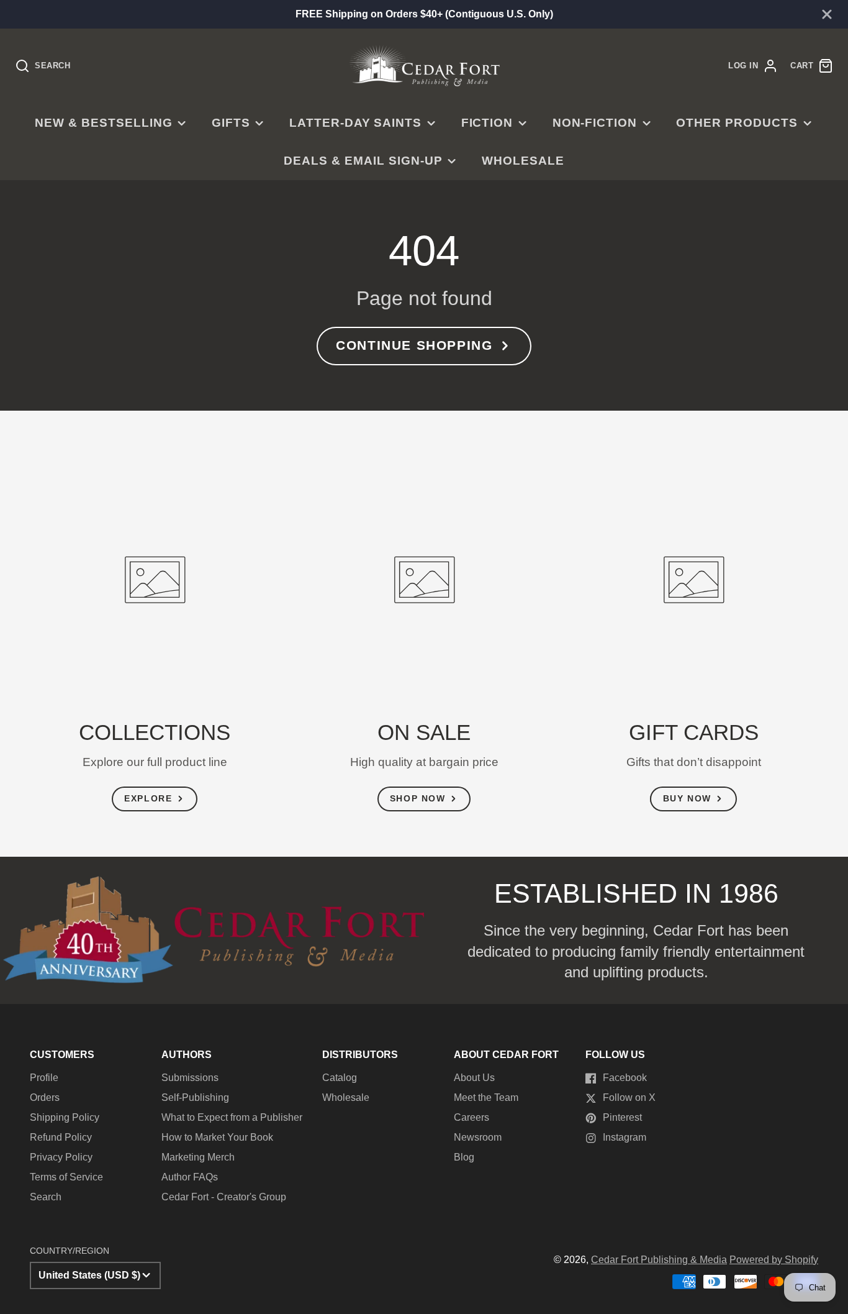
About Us (474, 1077)
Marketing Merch (198, 1157)
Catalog (339, 1077)
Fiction (487, 122)
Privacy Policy (61, 1157)
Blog (464, 1157)
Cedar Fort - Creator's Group (223, 1197)
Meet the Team (486, 1097)
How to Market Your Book (217, 1137)
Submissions (190, 1077)
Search (45, 1197)
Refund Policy (61, 1137)
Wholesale (523, 160)
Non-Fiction (595, 122)
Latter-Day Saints (355, 122)
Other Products (736, 122)
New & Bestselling (103, 122)
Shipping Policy (64, 1117)
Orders (45, 1097)
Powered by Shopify (773, 1259)
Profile (44, 1077)
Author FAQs (189, 1177)
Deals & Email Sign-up (363, 160)
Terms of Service (66, 1177)
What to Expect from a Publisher (231, 1117)
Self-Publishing (195, 1097)
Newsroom (478, 1137)
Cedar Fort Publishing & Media (659, 1259)
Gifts (231, 122)
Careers (471, 1117)
